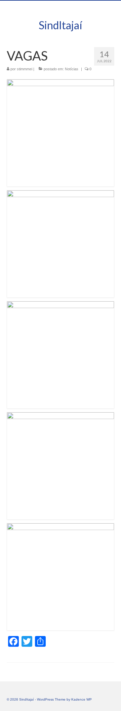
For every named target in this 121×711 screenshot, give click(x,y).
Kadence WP (81, 699)
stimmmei (24, 69)
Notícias (71, 69)
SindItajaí (60, 25)
